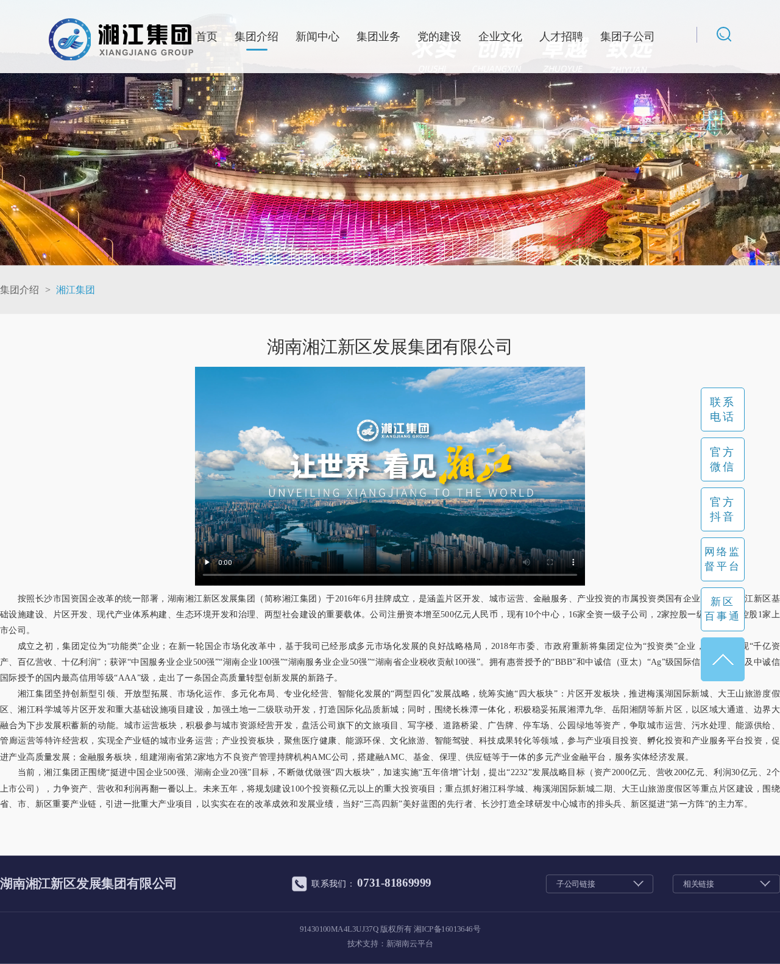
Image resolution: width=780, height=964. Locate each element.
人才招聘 (561, 36)
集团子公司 (627, 36)
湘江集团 (75, 289)
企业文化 (500, 36)
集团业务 (378, 36)
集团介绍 (256, 36)
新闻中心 (317, 36)
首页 (207, 36)
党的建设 (439, 36)
